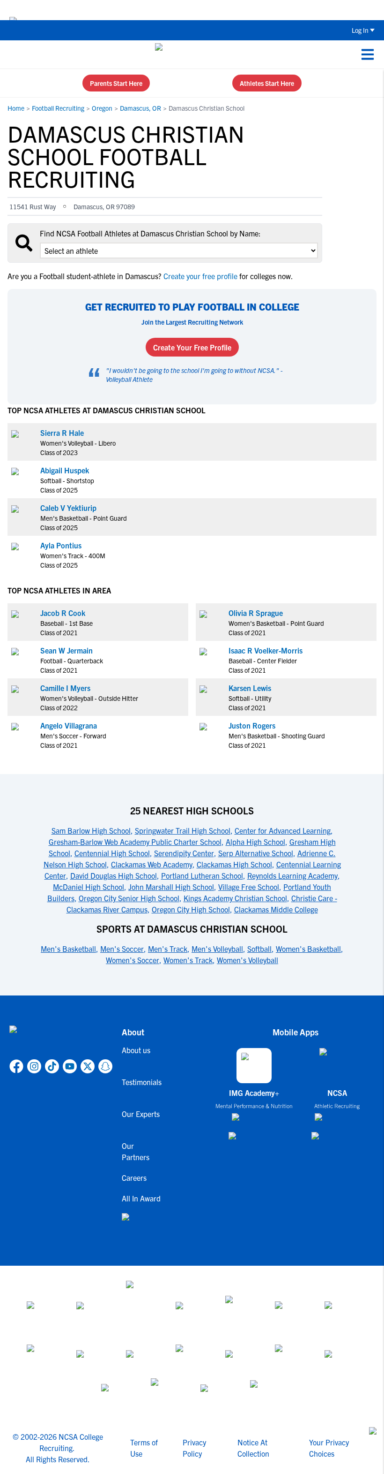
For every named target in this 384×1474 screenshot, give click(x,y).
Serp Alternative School (255, 853)
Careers (134, 1177)
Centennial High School (112, 853)
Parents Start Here (116, 83)
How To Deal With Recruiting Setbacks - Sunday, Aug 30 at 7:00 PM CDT (205, 9)
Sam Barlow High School (91, 830)
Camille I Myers (65, 687)
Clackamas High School (234, 864)
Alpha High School (255, 841)
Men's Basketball (68, 948)
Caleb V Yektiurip (68, 507)
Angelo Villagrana (68, 725)
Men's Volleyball (217, 948)
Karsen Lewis (250, 687)
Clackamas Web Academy (151, 864)
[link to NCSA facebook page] (16, 1066)
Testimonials (142, 1082)
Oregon (102, 108)
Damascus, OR (140, 108)
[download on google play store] (254, 1140)
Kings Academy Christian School (235, 898)
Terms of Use (144, 1447)
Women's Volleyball (247, 960)
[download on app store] (254, 1120)
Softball (259, 948)
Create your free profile (200, 276)
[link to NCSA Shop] (142, 1224)
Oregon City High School (191, 909)
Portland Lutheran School (202, 875)
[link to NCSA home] (60, 1041)
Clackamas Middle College (276, 909)
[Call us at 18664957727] (14, 54)
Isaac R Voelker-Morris (266, 650)
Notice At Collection (253, 1447)
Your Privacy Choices (329, 1447)
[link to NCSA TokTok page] (52, 1066)
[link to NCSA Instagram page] (34, 1066)
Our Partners (135, 1151)
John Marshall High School (171, 886)
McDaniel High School (88, 886)
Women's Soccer (132, 960)
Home (15, 108)
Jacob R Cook (62, 612)
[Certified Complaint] (266, 1395)
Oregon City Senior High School (129, 898)
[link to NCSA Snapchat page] (105, 1066)
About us (136, 1050)
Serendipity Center (184, 853)
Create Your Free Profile (192, 347)
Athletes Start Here (267, 83)
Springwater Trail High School (182, 830)
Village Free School (248, 886)
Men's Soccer (122, 948)
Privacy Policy (194, 1447)
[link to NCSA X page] (88, 1066)
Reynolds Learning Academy (292, 875)
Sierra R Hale (62, 432)
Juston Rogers (252, 725)
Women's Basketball (308, 948)
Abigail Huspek (64, 470)
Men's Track (167, 948)
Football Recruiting (58, 108)
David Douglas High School (113, 875)
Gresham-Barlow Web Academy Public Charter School (135, 841)
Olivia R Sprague (256, 612)
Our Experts (141, 1113)
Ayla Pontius (60, 545)
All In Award (141, 1198)
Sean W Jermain (66, 650)
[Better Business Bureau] (167, 1395)
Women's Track (188, 960)
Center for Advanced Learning (283, 830)
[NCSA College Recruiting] (190, 54)
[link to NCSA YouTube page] (70, 1066)
